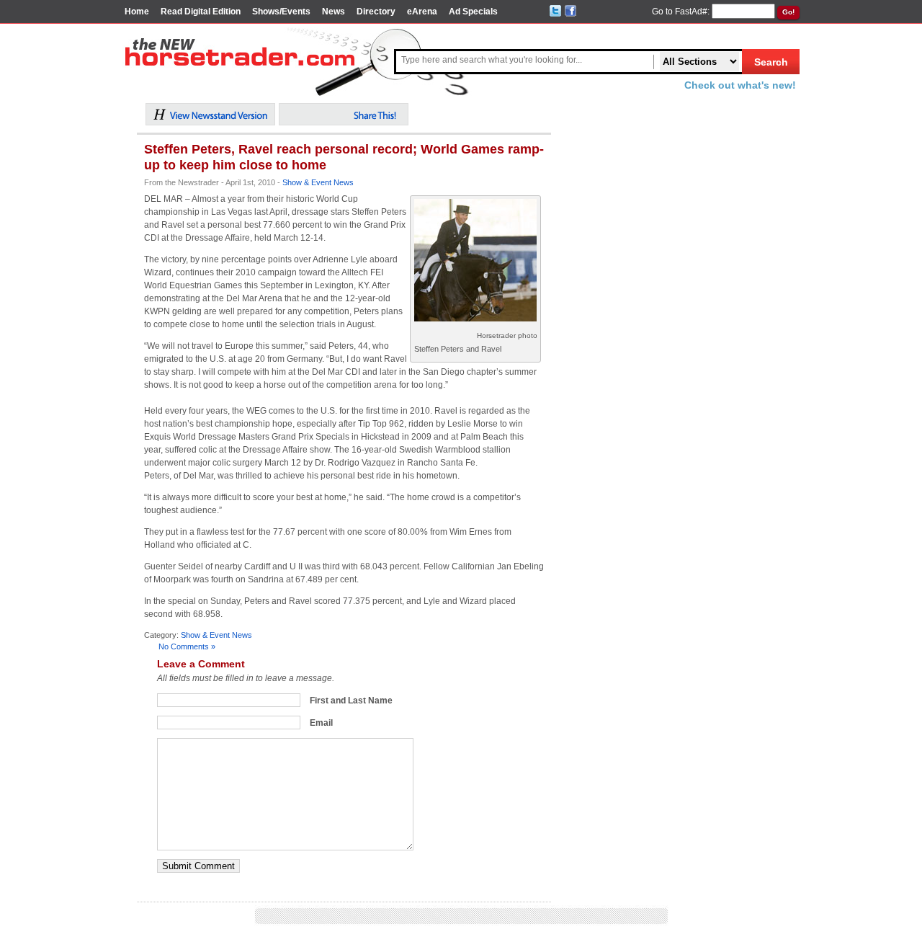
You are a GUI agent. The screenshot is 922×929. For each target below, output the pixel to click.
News (333, 11)
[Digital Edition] (210, 122)
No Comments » (186, 646)
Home (137, 11)
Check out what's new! (740, 85)
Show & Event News (318, 182)
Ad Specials (473, 11)
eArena (422, 11)
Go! (788, 12)
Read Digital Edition (201, 11)
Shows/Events (281, 11)
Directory (376, 11)
